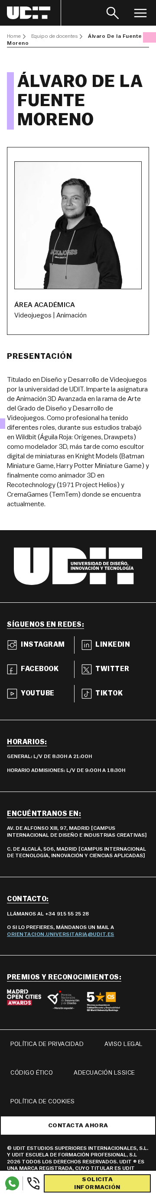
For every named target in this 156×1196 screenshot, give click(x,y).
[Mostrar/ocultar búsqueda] (112, 13)
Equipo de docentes (54, 36)
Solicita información (97, 1183)
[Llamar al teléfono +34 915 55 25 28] (31, 1183)
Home (14, 36)
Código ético (31, 1073)
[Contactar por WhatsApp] (12, 1183)
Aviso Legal (123, 1044)
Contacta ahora (78, 1126)
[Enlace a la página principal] (34, 13)
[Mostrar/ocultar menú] (140, 13)
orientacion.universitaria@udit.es (60, 934)
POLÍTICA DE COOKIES (42, 1102)
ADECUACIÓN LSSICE (104, 1073)
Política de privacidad (47, 1044)
